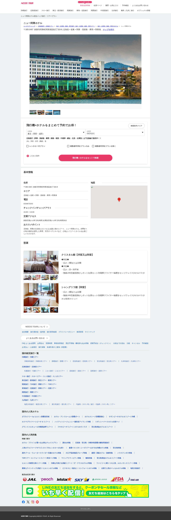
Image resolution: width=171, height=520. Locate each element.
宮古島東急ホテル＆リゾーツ (102, 427)
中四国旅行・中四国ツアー (32, 396)
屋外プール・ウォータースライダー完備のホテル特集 (41, 453)
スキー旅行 (46, 10)
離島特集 (89, 458)
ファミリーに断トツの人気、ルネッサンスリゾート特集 (116, 463)
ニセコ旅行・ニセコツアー (55, 371)
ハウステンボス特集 (124, 453)
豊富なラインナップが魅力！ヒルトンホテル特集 (40, 468)
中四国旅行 (105, 10)
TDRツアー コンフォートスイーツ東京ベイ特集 (39, 458)
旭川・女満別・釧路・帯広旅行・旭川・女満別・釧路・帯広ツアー (75, 26)
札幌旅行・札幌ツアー (32, 371)
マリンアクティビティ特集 (71, 458)
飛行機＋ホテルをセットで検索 (85, 158)
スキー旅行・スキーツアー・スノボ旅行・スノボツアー (42, 376)
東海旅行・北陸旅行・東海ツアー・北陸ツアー (39, 388)
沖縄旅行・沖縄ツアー (30, 357)
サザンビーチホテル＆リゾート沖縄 (122, 416)
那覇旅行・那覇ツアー (60, 361)
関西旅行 (94, 10)
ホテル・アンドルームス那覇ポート (67, 416)
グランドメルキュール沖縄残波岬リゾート (37, 427)
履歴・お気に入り (111, 5)
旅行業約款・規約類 (37, 332)
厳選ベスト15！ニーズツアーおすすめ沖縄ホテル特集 (88, 448)
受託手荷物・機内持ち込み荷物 (77, 343)
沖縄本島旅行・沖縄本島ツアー (35, 361)
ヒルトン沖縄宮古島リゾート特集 (34, 463)
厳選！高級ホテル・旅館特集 (102, 453)
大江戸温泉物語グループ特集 (76, 453)
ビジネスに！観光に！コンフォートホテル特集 (79, 468)
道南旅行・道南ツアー (77, 371)
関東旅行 (70, 10)
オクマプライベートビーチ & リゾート (36, 422)
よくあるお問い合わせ (140, 5)
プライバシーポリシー (67, 332)
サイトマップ (90, 332)
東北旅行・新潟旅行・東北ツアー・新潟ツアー (39, 380)
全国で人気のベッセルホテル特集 (113, 468)
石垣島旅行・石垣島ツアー (82, 361)
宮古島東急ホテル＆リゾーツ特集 (109, 458)
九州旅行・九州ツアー (30, 400)
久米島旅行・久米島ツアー (131, 361)
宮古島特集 (117, 448)
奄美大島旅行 (135, 468)
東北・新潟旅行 (58, 10)
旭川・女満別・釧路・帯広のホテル (108, 26)
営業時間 (49, 343)
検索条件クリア (136, 126)
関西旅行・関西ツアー (30, 392)
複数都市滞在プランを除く (105, 146)
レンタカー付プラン (37, 146)
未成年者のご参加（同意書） (57, 347)
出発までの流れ (119, 343)
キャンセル (136, 343)
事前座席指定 (59, 343)
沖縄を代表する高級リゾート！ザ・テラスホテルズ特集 (71, 463)
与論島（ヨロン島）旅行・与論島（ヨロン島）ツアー (95, 404)
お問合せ (40, 343)
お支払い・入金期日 (29, 347)
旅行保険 (42, 347)
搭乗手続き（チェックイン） (101, 343)
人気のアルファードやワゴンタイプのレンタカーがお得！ (43, 448)
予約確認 (125, 5)
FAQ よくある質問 (28, 343)
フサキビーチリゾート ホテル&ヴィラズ (72, 427)
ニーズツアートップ (29, 26)
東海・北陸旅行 (82, 10)
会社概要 (25, 332)
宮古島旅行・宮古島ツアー (106, 361)
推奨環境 (80, 332)
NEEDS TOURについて (35, 327)
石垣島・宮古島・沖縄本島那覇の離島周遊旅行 (92, 443)
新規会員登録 (85, 5)
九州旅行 (115, 10)
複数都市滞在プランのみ (79, 146)
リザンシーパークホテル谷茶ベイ (107, 422)
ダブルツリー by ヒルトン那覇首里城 (35, 416)
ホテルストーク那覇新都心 (94, 416)
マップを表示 (108, 29)
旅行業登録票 (52, 332)
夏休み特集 (66, 443)
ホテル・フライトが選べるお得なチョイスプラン (40, 443)
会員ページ (98, 5)
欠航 (128, 343)
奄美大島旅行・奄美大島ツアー (35, 404)
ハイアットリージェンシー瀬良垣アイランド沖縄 (73, 422)
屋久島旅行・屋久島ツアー (61, 404)
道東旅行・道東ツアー (98, 371)
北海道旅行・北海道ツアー (45, 26)
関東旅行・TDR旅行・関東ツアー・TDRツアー (39, 384)
